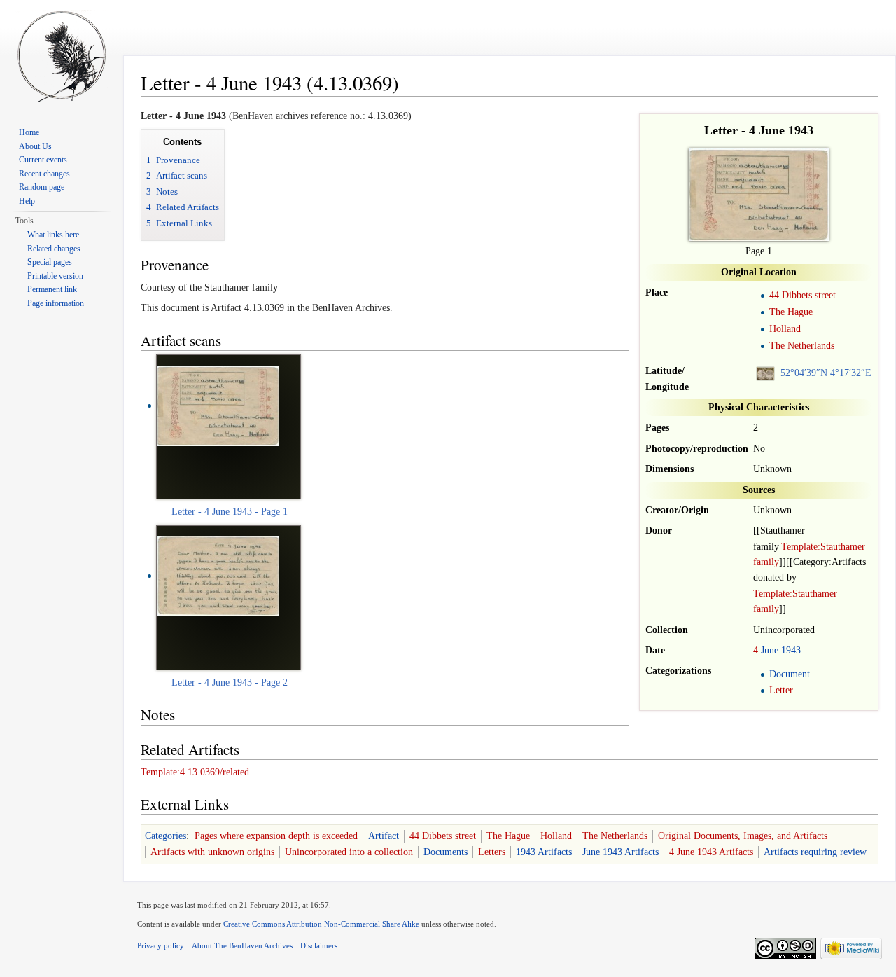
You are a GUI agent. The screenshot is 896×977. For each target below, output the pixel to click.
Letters (491, 852)
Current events (43, 160)
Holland (785, 329)
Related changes (53, 249)
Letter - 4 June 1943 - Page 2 (230, 682)
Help (27, 201)
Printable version (55, 276)
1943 (791, 650)
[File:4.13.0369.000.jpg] (218, 405)
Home (29, 132)
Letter (781, 690)
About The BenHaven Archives (242, 945)
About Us (35, 146)
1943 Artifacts (544, 852)
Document (789, 674)
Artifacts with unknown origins (212, 852)
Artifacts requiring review (815, 852)
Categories (165, 836)
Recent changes (44, 174)
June (769, 650)
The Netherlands (801, 345)
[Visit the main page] (62, 56)
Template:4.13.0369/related (195, 772)
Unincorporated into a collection (349, 852)
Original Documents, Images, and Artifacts (742, 836)
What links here (53, 235)
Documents (446, 852)
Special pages (49, 262)
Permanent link (52, 289)
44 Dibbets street (802, 295)
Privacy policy (160, 945)
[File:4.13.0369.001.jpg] (218, 575)
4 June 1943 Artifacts (711, 852)
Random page (41, 187)
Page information (55, 303)
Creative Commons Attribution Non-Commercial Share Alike (321, 924)
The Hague (791, 312)
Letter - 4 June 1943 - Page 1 (230, 511)
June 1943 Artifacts (620, 852)
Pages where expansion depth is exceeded (276, 836)
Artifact (383, 836)
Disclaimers (318, 945)
